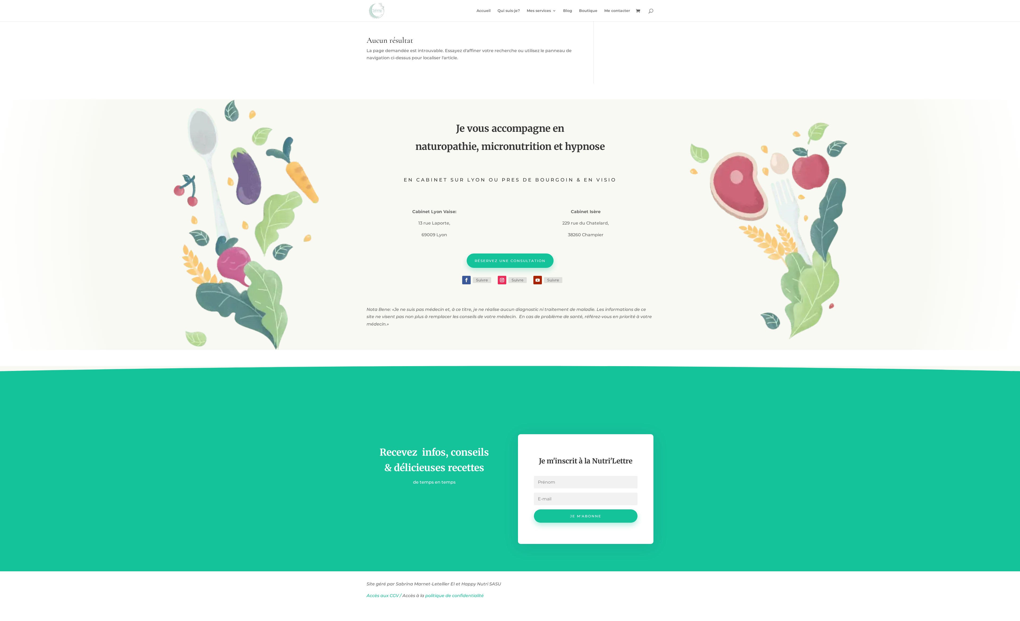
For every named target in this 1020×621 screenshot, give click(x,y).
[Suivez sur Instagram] (502, 280)
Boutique (588, 11)
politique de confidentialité (455, 595)
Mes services (539, 11)
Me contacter (617, 11)
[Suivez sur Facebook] (466, 280)
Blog (567, 11)
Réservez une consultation (510, 261)
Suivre (482, 280)
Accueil (484, 11)
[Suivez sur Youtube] (537, 280)
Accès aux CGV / (384, 595)
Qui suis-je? (509, 11)
